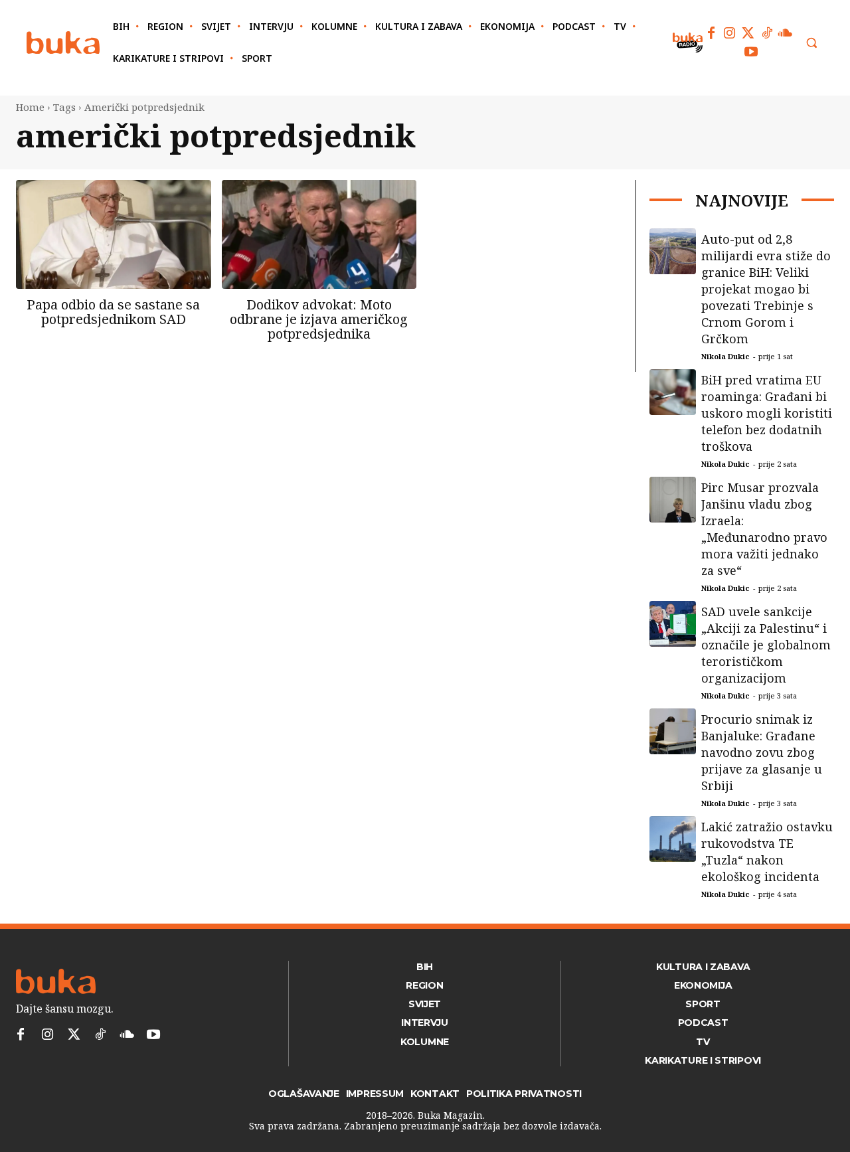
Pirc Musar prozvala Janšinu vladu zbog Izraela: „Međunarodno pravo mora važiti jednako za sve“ (764, 528)
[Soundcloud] (785, 33)
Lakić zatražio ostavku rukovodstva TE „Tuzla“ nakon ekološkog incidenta (767, 851)
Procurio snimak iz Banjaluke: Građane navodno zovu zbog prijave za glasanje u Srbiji (761, 752)
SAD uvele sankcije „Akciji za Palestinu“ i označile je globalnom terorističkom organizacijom (766, 645)
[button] (811, 42)
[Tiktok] (767, 33)
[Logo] (63, 42)
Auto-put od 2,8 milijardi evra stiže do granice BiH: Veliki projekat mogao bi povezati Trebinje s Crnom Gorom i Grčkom (766, 289)
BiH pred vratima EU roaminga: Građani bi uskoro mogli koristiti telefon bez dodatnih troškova (766, 413)
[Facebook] (711, 33)
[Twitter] (748, 33)
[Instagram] (729, 33)
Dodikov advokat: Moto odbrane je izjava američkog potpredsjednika (319, 319)
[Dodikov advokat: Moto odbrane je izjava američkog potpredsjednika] (319, 234)
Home (30, 107)
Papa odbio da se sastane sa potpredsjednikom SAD (113, 311)
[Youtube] (751, 51)
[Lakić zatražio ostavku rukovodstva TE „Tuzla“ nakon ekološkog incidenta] (672, 839)
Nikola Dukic (725, 356)
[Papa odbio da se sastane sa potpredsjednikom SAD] (113, 234)
